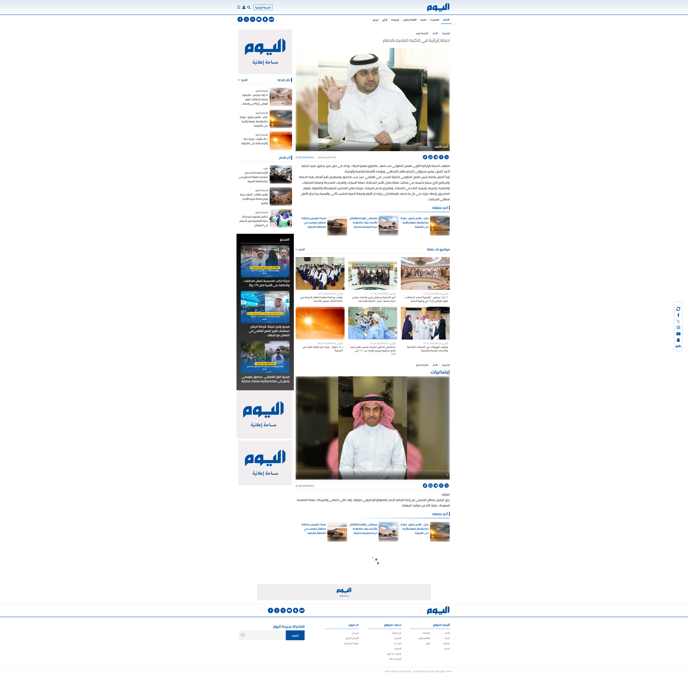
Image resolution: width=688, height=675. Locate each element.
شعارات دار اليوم (394, 654)
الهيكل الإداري (352, 638)
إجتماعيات (440, 371)
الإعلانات (397, 648)
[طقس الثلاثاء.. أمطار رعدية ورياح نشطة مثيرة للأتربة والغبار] (281, 196)
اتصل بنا (397, 643)
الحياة (423, 19)
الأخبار (446, 19)
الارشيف (397, 638)
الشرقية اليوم (422, 33)
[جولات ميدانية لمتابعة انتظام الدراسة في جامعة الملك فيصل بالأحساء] (320, 273)
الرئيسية (446, 33)
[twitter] (246, 19)
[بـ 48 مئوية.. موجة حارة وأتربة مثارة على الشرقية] (320, 323)
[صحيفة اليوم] (435, 7)
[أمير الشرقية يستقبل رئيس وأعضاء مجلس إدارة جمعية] (372, 273)
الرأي (384, 19)
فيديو (375, 19)
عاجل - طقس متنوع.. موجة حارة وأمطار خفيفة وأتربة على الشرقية (415, 222)
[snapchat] (265, 19)
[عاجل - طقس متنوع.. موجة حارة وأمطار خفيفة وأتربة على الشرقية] (281, 119)
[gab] (271, 19)
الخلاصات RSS (395, 659)
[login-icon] (243, 7)
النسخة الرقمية (263, 7)
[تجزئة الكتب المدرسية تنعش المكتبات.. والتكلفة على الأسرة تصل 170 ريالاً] (265, 261)
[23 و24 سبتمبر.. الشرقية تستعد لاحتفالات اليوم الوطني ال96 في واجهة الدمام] (425, 273)
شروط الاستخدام (351, 643)
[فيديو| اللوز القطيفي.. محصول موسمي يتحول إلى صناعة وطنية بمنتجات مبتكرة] (265, 357)
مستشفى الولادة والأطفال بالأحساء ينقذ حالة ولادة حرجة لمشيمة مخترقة (363, 222)
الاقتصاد (434, 19)
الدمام (320, 157)
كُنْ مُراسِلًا (396, 633)
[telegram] (436, 157)
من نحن (355, 633)
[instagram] (252, 19)
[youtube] (259, 19)
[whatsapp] (430, 157)
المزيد (301, 249)
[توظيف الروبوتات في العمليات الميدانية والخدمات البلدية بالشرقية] (425, 323)
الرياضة (395, 19)
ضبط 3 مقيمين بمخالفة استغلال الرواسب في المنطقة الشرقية (314, 222)
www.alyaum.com (394, 671)
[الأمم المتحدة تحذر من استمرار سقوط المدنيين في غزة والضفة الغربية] (281, 174)
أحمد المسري (330, 157)
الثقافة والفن (410, 19)
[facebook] (240, 19)
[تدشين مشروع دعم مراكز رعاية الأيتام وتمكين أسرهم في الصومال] (281, 218)
